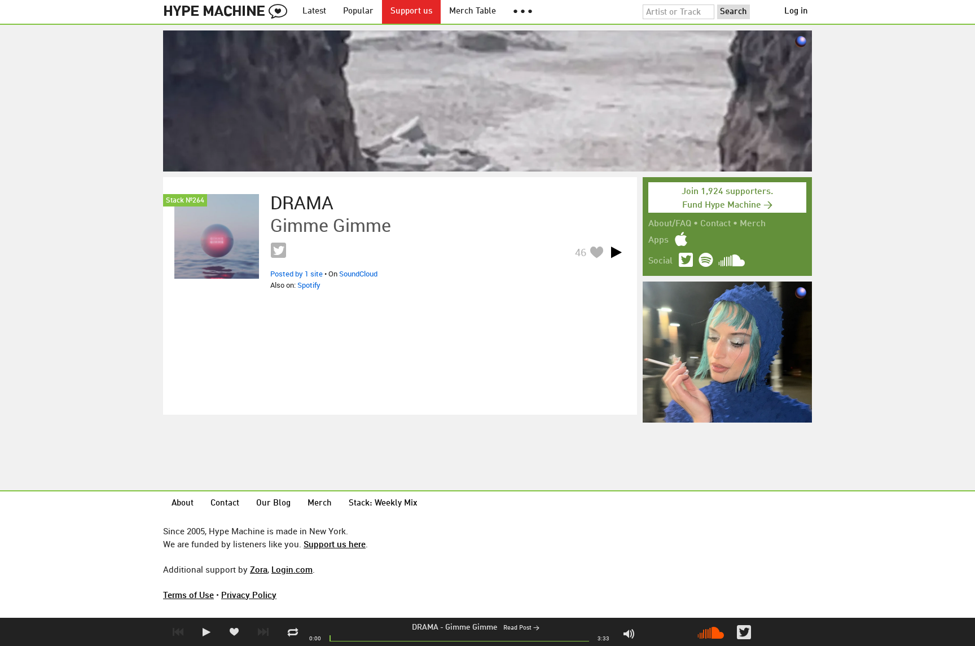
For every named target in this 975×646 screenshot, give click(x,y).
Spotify (308, 285)
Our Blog (273, 503)
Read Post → (521, 628)
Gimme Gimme (471, 627)
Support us (411, 11)
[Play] (616, 252)
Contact (715, 223)
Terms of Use (188, 594)
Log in (796, 11)
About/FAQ (669, 223)
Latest (314, 11)
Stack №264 (185, 200)
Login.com (292, 569)
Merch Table (472, 11)
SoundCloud (358, 274)
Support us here (335, 544)
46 (580, 252)
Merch (753, 223)
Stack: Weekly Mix (383, 503)
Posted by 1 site (296, 274)
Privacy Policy (248, 594)
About (183, 503)
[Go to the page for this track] (216, 236)
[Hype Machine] (228, 12)
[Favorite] (596, 252)
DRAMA (425, 627)
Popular (358, 11)
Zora (258, 569)
